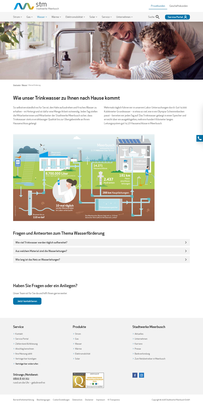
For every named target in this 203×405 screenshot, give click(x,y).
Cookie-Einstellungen (61, 400)
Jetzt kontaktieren (27, 301)
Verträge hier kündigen (25, 358)
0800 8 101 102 (21, 378)
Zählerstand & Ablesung (26, 343)
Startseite (16, 85)
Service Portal (21, 338)
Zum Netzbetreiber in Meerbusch (150, 358)
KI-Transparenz (114, 400)
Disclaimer (89, 400)
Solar (92, 16)
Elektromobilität (74, 16)
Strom (16, 16)
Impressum (100, 400)
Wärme (55, 16)
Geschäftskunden (178, 5)
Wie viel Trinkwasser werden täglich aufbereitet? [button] (41, 242)
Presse (138, 348)
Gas (29, 16)
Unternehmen (123, 16)
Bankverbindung (142, 353)
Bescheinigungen (43, 400)
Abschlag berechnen (24, 348)
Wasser (41, 16)
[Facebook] (134, 375)
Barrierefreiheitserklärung (23, 400)
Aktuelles (139, 333)
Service (106, 16)
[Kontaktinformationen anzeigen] (199, 138)
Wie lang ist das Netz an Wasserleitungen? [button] (38, 259)
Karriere (138, 343)
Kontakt (19, 333)
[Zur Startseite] (36, 6)
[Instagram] (141, 375)
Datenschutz (77, 400)
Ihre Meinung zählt (23, 353)
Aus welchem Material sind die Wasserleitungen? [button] (41, 251)
